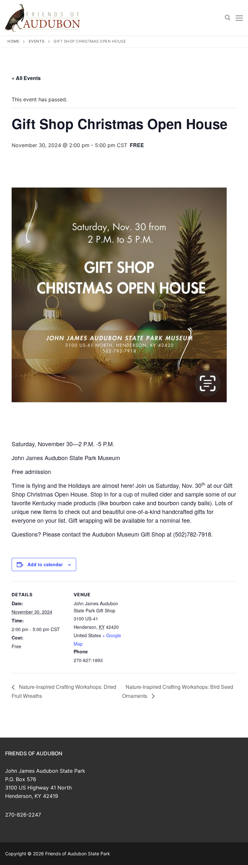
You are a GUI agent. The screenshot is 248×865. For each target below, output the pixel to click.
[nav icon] (239, 18)
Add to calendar (45, 564)
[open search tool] (228, 18)
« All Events (26, 78)
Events (37, 41)
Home (13, 41)
